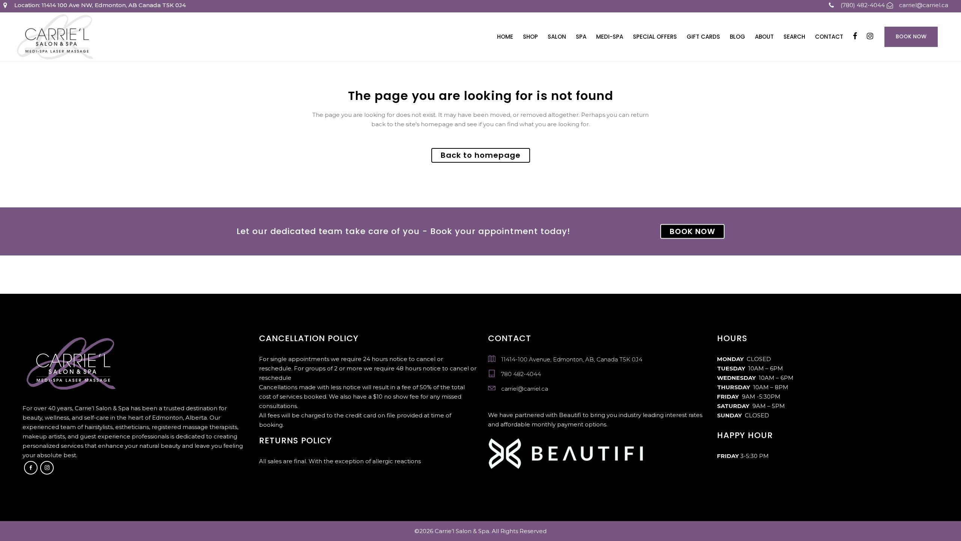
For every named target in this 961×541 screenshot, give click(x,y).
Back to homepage (481, 155)
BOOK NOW (692, 231)
